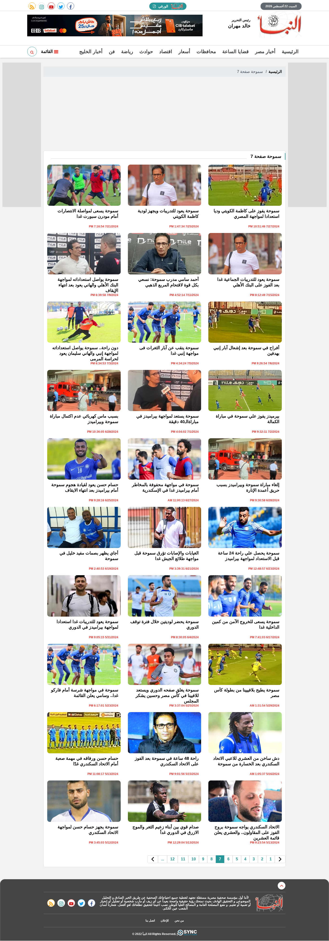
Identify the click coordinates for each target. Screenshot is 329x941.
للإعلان (165, 920)
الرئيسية (290, 51)
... (162, 859)
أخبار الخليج (91, 51)
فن (112, 51)
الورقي (163, 6)
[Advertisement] (164, 114)
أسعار (184, 51)
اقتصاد (165, 51)
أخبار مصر (265, 51)
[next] (152, 859)
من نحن (179, 920)
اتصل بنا (150, 920)
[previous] (280, 859)
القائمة (47, 51)
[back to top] (281, 885)
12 (172, 859)
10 (193, 859)
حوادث (146, 51)
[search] (32, 51)
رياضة (127, 51)
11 (183, 859)
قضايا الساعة (235, 51)
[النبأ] (278, 25)
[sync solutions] (187, 934)
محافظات (206, 51)
